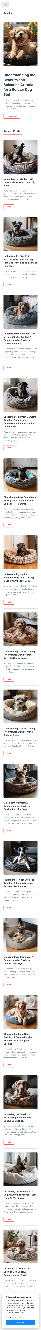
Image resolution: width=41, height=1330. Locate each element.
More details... (20, 1312)
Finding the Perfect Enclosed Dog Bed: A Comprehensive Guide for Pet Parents (18, 883)
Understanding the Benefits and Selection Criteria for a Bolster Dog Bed (19, 85)
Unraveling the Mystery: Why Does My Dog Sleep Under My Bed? (19, 182)
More (9, 207)
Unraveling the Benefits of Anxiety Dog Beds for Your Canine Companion (17, 1117)
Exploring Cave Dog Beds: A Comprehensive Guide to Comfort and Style (18, 960)
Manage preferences (13, 1317)
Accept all (20, 1322)
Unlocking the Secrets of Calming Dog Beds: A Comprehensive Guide (16, 1271)
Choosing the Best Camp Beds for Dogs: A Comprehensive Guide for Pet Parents (19, 500)
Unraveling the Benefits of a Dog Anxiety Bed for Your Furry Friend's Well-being (19, 1194)
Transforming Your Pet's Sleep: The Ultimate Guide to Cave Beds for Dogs (19, 731)
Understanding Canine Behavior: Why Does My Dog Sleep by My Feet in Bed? (18, 577)
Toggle (5, 5)
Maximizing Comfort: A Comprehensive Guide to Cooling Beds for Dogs (16, 806)
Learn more (12, 116)
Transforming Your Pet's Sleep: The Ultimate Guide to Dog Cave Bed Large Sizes (19, 654)
